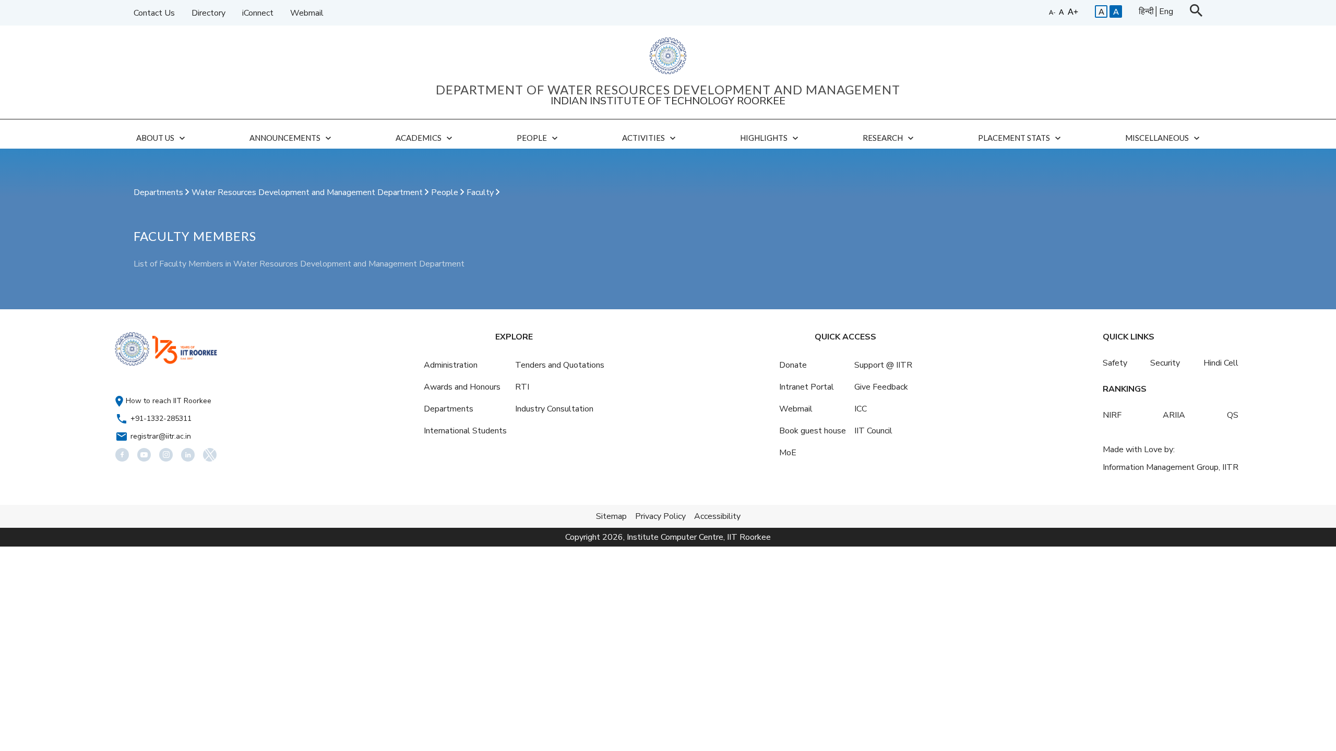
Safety (1115, 363)
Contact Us (154, 13)
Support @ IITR (883, 365)
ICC (860, 409)
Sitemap (611, 516)
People (445, 192)
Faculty (481, 192)
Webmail (307, 13)
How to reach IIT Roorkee (168, 401)
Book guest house (812, 431)
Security (1165, 363)
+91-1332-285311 (161, 418)
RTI (522, 387)
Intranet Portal (806, 387)
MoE (787, 452)
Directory (208, 13)
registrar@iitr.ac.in (160, 436)
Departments (159, 192)
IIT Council (873, 431)
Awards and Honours (462, 387)
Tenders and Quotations (559, 365)
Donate (793, 365)
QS (1232, 415)
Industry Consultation (554, 409)
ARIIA (1174, 415)
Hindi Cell (1220, 363)
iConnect (257, 13)
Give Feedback (881, 387)
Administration (451, 365)
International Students (465, 431)
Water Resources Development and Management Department (308, 192)
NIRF (1112, 415)
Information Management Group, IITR (1170, 467)
